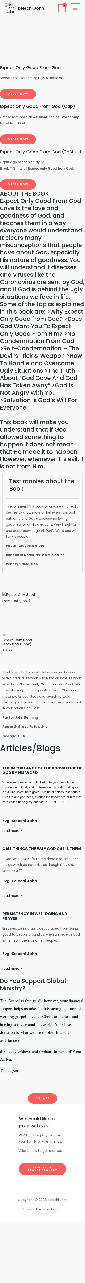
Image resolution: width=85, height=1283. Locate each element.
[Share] (42, 1246)
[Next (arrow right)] (42, 1277)
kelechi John (31, 8)
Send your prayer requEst (42, 1169)
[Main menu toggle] (75, 8)
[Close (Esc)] (42, 1257)
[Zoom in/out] (42, 1225)
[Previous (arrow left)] (42, 1267)
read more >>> (13, 831)
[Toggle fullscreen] (42, 1236)
